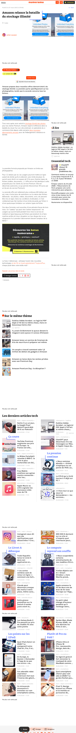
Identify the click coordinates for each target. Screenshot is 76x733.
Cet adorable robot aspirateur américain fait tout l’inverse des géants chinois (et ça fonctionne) (26, 674)
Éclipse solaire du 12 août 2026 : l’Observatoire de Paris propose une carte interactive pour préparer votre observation (61, 187)
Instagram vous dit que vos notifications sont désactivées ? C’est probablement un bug (25, 537)
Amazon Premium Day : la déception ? (28, 368)
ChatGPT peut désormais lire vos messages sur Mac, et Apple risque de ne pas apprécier (64, 443)
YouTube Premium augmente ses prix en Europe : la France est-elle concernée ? (25, 444)
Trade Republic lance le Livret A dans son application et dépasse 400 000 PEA (25, 559)
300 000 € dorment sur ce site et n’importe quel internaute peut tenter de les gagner (65, 537)
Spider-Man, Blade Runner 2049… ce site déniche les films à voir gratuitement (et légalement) (64, 623)
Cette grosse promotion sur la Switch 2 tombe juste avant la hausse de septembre (24, 603)
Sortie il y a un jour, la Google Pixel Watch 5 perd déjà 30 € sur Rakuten (26, 426)
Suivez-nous (31, 78)
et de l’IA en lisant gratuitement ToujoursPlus (28, 263)
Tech (72, 7)
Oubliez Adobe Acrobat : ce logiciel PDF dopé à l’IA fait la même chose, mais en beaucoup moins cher (29, 323)
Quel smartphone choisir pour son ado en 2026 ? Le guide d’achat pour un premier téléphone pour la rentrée (64, 674)
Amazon (6, 280)
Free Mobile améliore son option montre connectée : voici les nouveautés (26, 474)
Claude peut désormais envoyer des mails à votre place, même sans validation (25, 588)
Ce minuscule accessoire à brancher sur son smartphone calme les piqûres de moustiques (25, 689)
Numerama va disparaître (61, 202)
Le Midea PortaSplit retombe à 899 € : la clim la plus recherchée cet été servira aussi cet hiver (26, 459)
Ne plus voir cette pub (9, 63)
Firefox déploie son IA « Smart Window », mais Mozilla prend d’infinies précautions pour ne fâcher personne (65, 574)
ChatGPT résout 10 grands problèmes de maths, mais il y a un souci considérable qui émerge (66, 168)
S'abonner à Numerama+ (24, 251)
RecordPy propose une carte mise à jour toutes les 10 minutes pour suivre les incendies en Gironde (62, 196)
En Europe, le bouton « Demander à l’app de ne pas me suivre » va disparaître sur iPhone (26, 660)
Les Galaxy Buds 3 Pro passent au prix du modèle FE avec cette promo (25, 623)
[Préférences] (61, 2)
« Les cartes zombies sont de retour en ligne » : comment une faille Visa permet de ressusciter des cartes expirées (25, 574)
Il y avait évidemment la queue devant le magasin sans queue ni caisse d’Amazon (30, 332)
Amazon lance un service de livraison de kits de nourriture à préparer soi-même (30, 341)
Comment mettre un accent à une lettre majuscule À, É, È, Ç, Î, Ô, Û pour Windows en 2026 (62, 178)
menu (3, 2)
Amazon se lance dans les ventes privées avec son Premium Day (30, 360)
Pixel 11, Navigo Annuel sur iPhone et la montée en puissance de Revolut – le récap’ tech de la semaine (64, 689)
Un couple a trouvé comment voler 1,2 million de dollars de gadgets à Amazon (29, 351)
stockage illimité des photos (35, 123)
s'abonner (70, 2)
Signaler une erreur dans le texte (13, 271)
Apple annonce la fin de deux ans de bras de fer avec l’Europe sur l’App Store (64, 588)
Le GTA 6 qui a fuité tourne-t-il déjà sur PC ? (64, 478)
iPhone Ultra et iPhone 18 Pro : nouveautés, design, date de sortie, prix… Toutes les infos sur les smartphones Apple (64, 645)
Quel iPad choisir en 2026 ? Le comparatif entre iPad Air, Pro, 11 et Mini (26, 645)
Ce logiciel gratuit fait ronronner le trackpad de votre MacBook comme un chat (65, 660)
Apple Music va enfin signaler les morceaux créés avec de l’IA (25, 489)
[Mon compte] (57, 2)
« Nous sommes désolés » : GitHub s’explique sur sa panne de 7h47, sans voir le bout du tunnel (65, 464)
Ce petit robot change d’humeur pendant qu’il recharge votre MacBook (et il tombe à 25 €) (63, 603)
